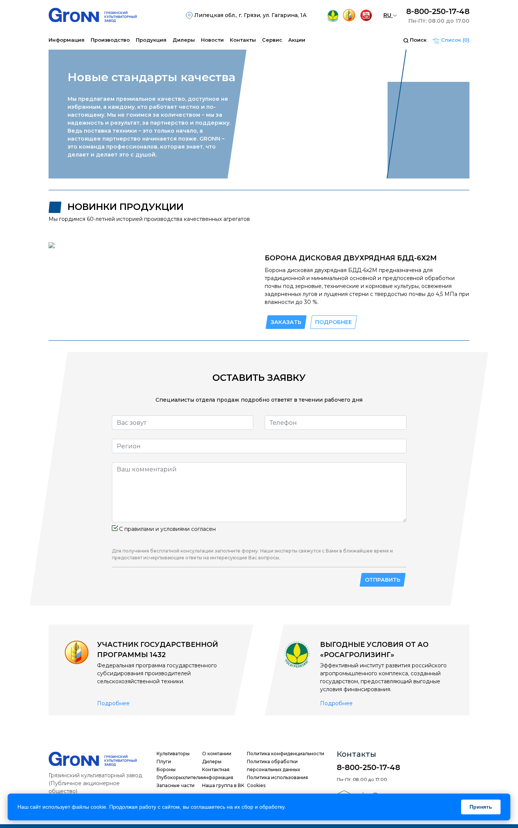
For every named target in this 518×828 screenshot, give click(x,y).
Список (454, 40)
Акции (296, 40)
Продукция (151, 40)
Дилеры (184, 40)
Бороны (166, 769)
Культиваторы (173, 753)
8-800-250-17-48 (437, 11)
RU (388, 15)
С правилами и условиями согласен (167, 529)
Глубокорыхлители (179, 777)
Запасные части (176, 785)
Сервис (272, 40)
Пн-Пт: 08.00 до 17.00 (438, 20)
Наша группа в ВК (223, 785)
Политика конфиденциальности (285, 753)
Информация (67, 40)
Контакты (243, 40)
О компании (216, 753)
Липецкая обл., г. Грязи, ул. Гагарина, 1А (250, 15)
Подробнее (113, 703)
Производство (110, 40)
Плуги (164, 761)
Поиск (417, 40)
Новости (212, 40)
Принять (480, 807)
